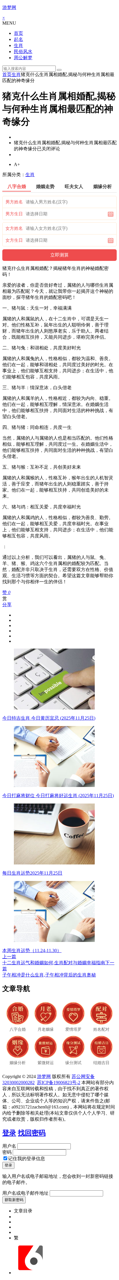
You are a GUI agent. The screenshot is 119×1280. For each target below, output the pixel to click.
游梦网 (9, 7)
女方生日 (14, 240)
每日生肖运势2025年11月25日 (32, 873)
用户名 (9, 1146)
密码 (7, 1152)
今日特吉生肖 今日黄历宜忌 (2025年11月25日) (48, 718)
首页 (18, 33)
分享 (7, 604)
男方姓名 (14, 202)
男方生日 (14, 214)
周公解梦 (23, 57)
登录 (9, 1133)
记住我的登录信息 (26, 1158)
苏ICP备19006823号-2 (58, 1082)
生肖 (18, 45)
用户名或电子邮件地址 (25, 1193)
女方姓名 (14, 228)
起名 (18, 39)
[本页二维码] (30, 1272)
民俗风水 (23, 51)
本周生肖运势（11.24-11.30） (32, 950)
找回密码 (32, 1133)
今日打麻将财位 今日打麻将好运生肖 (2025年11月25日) (58, 795)
